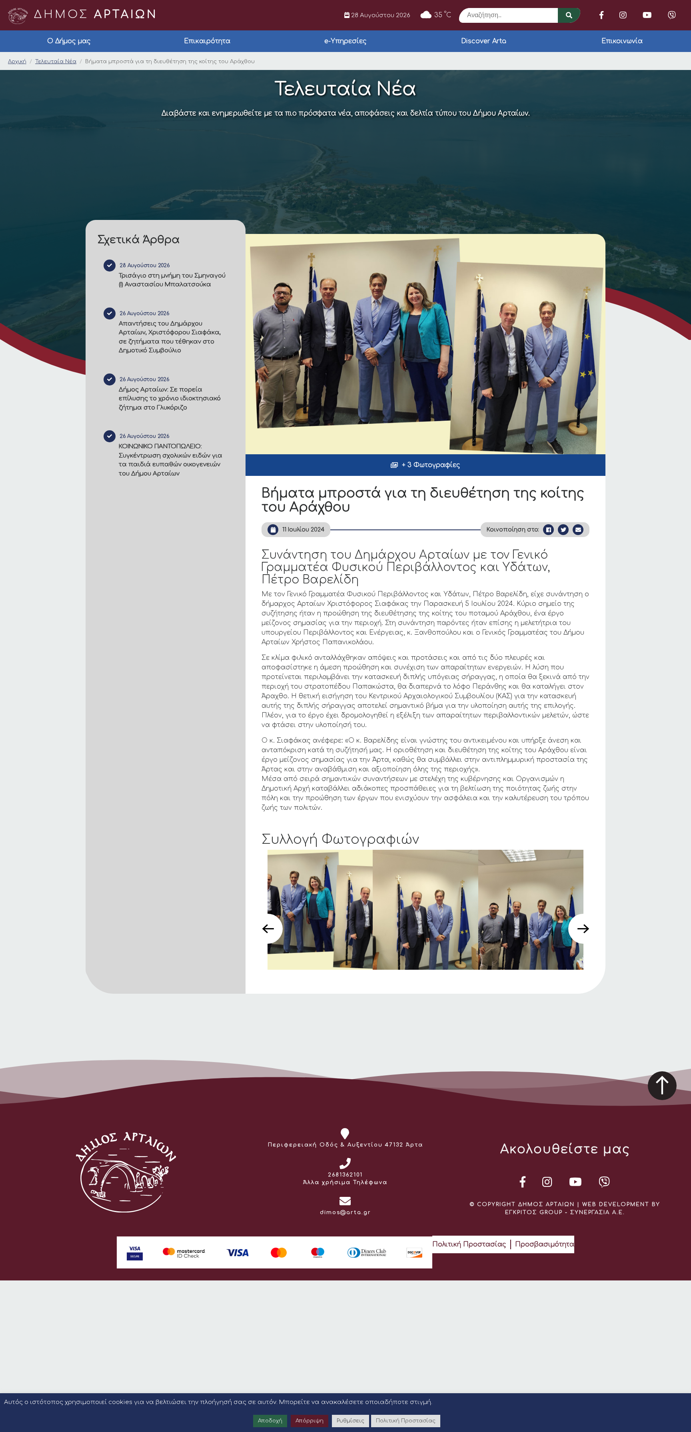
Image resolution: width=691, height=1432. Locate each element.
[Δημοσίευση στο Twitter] (563, 529)
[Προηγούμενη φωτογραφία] (268, 929)
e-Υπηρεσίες (345, 41)
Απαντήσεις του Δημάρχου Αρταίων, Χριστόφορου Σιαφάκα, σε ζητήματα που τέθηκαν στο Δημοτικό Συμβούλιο (170, 337)
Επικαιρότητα (207, 41)
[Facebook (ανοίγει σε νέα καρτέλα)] (601, 15)
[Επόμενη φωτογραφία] (583, 929)
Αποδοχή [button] (270, 1421)
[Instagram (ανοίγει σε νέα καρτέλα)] (623, 15)
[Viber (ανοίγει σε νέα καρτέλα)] (672, 15)
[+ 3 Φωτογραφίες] (425, 344)
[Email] (578, 529)
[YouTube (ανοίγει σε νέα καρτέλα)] (647, 15)
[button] (425, 465)
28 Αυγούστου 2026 (379, 15)
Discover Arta (483, 41)
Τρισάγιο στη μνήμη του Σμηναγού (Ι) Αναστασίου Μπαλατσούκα (172, 280)
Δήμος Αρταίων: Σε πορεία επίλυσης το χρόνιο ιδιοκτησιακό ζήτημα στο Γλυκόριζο (170, 398)
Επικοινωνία (622, 41)
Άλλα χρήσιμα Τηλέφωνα (345, 1182)
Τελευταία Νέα (55, 61)
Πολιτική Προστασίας (469, 1244)
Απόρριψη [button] (310, 1421)
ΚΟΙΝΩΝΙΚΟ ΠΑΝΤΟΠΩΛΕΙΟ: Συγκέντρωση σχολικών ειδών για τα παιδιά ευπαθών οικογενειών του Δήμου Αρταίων (170, 460)
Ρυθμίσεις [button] (350, 1421)
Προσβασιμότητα (544, 1244)
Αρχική (17, 61)
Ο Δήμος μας (69, 41)
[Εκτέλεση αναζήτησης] (569, 15)
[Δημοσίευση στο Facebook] (548, 529)
